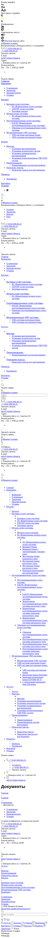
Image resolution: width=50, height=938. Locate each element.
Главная (5, 81)
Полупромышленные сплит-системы (23, 121)
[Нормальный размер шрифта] (3, 7)
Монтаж (10, 146)
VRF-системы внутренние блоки (27, 137)
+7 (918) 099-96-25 (13, 48)
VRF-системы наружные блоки (26, 135)
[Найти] (3, 398)
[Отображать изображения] (2, 27)
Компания (6, 83)
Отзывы (10, 95)
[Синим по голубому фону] (2, 22)
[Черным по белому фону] (2, 16)
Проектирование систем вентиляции (28, 165)
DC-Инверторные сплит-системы (27, 106)
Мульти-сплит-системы (17, 113)
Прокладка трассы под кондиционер (28, 170)
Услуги (4, 142)
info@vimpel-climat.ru (10, 58)
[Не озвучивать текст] (2, 38)
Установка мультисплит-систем (26, 151)
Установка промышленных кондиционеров (24, 154)
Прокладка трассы (15, 167)
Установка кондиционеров (24, 149)
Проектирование (14, 163)
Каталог (5, 100)
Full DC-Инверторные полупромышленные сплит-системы (28, 124)
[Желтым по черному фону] (2, 19)
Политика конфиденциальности (15, 909)
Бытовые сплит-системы (17, 104)
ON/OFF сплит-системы (23, 109)
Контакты (5, 183)
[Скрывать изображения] (2, 30)
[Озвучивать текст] (2, 35)
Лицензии (11, 90)
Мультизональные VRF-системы (21, 132)
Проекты (5, 174)
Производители (13, 93)
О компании (12, 88)
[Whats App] (7, 190)
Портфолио (11, 179)
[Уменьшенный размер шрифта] (2, 4)
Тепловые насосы (20, 111)
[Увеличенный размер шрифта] (3, 11)
